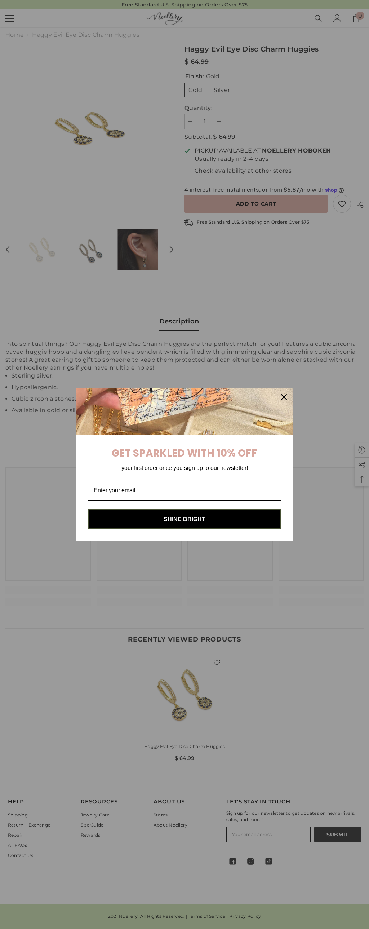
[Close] (284, 397)
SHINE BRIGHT (184, 519)
